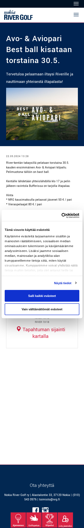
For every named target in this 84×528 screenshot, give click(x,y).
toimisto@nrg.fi (49, 499)
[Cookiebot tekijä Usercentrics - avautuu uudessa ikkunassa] (61, 215)
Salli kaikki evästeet (42, 296)
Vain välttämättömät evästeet (42, 309)
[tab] (40, 333)
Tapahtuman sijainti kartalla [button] (43, 333)
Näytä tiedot (62, 283)
